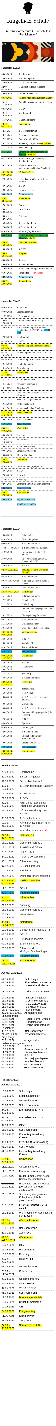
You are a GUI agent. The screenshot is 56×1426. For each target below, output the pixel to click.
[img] (28, 7)
